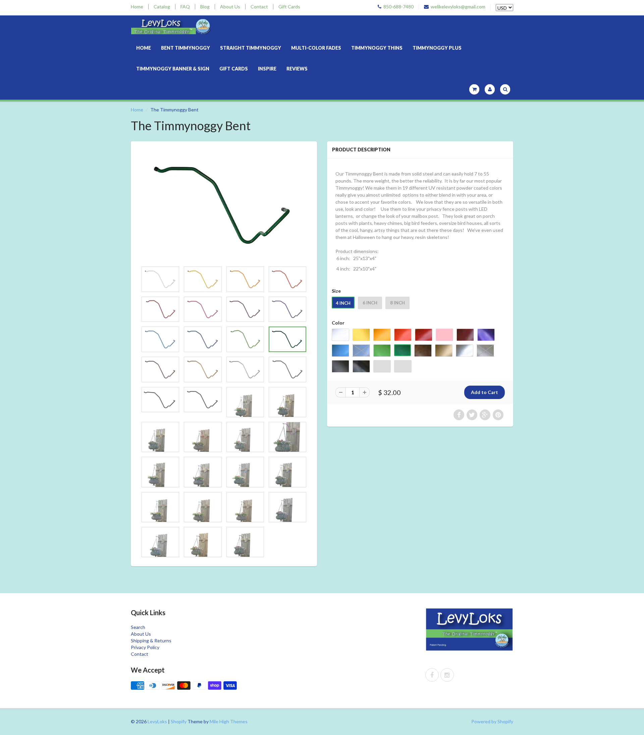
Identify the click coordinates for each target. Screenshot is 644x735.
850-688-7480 (398, 6)
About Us (230, 6)
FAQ (185, 6)
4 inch (343, 303)
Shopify (178, 721)
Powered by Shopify (492, 721)
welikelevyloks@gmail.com (458, 6)
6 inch (370, 302)
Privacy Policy (145, 647)
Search (138, 627)
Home (137, 6)
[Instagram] (447, 675)
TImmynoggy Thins (376, 48)
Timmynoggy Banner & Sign (172, 68)
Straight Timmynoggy (250, 48)
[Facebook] (432, 675)
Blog (205, 6)
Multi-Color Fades (316, 48)
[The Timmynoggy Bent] (224, 205)
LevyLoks (157, 721)
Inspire (267, 68)
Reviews (297, 68)
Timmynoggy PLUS (437, 48)
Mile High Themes (229, 721)
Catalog (162, 6)
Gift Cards (289, 6)
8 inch (397, 302)
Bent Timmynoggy (185, 48)
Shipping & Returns (151, 640)
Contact (259, 6)
